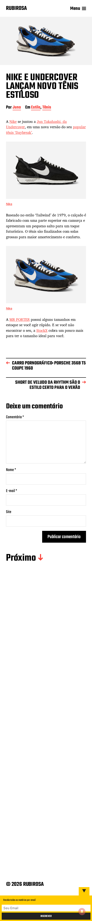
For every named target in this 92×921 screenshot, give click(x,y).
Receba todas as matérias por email (19, 900)
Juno (17, 107)
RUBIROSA (16, 8)
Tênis (46, 107)
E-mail (11, 491)
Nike (13, 121)
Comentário (15, 417)
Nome (11, 470)
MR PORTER (19, 319)
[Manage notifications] (82, 911)
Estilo (35, 107)
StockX (41, 330)
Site (8, 512)
